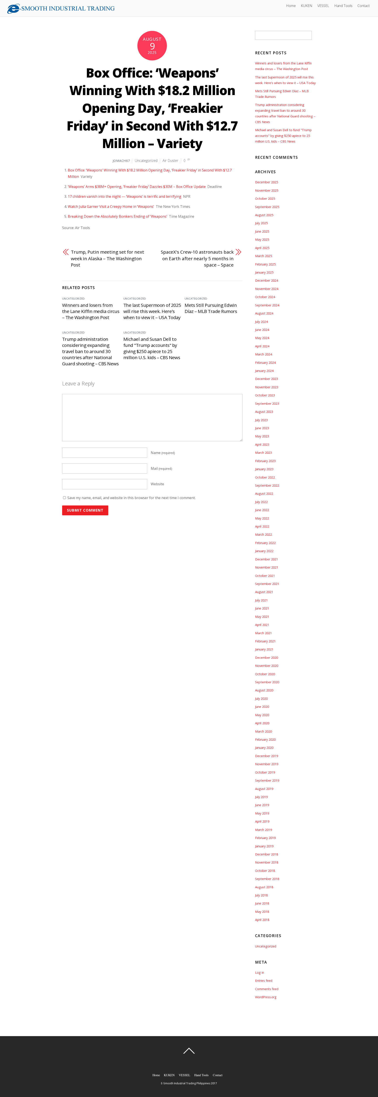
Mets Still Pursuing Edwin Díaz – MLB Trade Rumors (211, 308)
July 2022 (261, 502)
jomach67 (121, 161)
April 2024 (262, 346)
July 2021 (261, 600)
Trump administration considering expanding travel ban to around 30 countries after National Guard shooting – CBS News (90, 351)
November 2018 (266, 862)
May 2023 (262, 436)
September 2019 (267, 780)
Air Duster (170, 160)
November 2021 (266, 567)
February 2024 (265, 362)
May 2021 (262, 617)
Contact (363, 5)
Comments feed (266, 989)
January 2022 (264, 551)
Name (163, 452)
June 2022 (262, 510)
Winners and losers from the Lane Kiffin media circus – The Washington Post (90, 311)
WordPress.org (265, 997)
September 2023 (267, 403)
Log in (259, 972)
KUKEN (306, 5)
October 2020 (265, 674)
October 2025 (265, 198)
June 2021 (262, 608)
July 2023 (261, 420)
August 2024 (264, 313)
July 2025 (261, 223)
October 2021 (265, 576)
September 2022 (267, 485)
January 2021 (264, 649)
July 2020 (261, 698)
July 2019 (261, 797)
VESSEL (323, 5)
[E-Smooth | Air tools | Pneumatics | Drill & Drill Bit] (61, 12)
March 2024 (263, 354)
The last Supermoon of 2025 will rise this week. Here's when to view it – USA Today (152, 311)
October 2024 (265, 297)
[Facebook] (119, 5)
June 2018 (262, 903)
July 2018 (261, 895)
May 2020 (262, 715)
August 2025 (264, 215)
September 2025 (267, 207)
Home (291, 5)
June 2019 (262, 805)
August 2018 (264, 887)
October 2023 (265, 395)
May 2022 (262, 518)
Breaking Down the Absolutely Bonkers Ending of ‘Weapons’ (117, 216)
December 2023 (266, 379)
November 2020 (266, 666)
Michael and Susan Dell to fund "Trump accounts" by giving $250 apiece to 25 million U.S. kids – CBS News (151, 348)
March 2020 (263, 731)
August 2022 (264, 493)
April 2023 (262, 444)
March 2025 (263, 256)
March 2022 (263, 534)
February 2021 (265, 641)
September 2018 (267, 879)
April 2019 (262, 821)
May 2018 (262, 912)
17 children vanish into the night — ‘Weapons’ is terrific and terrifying (124, 196)
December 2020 (266, 657)
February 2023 (265, 461)
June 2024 (262, 330)
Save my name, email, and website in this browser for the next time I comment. (131, 497)
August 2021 (264, 592)
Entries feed (263, 981)
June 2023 (262, 428)
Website (157, 484)
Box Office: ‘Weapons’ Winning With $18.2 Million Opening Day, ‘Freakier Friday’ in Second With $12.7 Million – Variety (152, 108)
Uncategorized (146, 160)
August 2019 (264, 789)
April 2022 (262, 526)
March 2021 (263, 633)
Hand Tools (343, 5)
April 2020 (262, 723)
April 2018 (262, 920)
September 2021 (267, 584)
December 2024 (266, 280)
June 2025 (262, 231)
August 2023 (264, 412)
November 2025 (266, 190)
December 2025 (266, 182)
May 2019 (262, 813)
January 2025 (264, 272)
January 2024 (264, 371)
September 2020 (267, 682)
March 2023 (263, 452)
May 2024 (262, 338)
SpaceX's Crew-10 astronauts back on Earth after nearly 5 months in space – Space (197, 258)
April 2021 (262, 625)
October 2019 (265, 772)
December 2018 (266, 854)
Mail (161, 468)
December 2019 (266, 756)
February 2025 (265, 264)
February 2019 (265, 838)
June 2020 (262, 707)
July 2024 (261, 322)
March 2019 (263, 830)
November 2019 (266, 764)
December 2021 (266, 559)
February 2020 (265, 739)
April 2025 (262, 248)
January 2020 (264, 747)
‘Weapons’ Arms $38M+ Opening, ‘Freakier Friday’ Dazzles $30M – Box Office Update (137, 186)
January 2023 (264, 469)
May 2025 (262, 239)
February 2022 (265, 543)
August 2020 (264, 690)
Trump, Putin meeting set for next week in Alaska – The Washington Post (107, 258)
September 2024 (267, 305)
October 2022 (265, 477)
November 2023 (266, 387)
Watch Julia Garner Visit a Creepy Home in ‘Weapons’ (111, 206)
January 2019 (264, 846)
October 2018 (265, 871)
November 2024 (266, 289)
